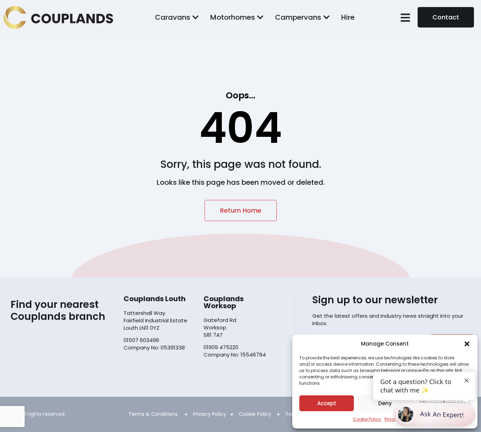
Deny (385, 403)
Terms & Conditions (153, 414)
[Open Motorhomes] (260, 17)
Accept (326, 403)
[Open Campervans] (326, 17)
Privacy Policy (209, 414)
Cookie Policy (367, 419)
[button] (466, 343)
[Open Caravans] (195, 17)
